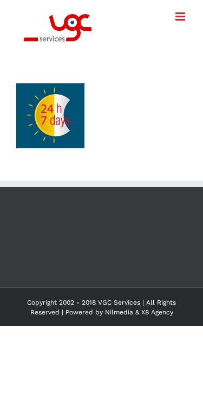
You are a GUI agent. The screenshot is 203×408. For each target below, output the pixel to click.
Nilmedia (119, 312)
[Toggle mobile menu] (181, 16)
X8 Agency (157, 312)
